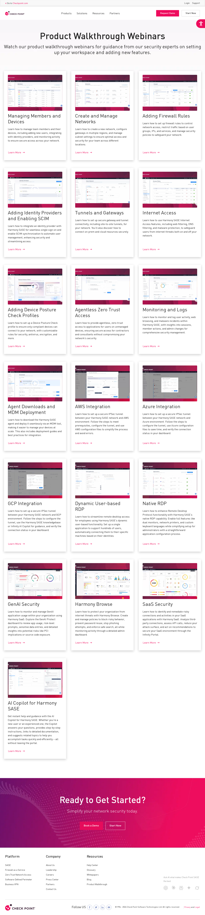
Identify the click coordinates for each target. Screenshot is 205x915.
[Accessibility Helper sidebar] (200, 23)
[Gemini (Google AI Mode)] (189, 889)
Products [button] (66, 13)
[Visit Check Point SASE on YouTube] (108, 907)
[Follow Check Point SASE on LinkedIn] (102, 907)
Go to (17, 3)
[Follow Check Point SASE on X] (96, 907)
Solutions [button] (82, 13)
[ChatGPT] (166, 889)
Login (187, 3)
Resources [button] (98, 13)
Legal (197, 907)
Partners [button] (115, 13)
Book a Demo (91, 826)
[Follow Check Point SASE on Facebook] (89, 907)
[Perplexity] (181, 889)
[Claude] (174, 889)
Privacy (187, 907)
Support (196, 3)
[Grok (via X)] (197, 889)
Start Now (191, 13)
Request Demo (167, 13)
